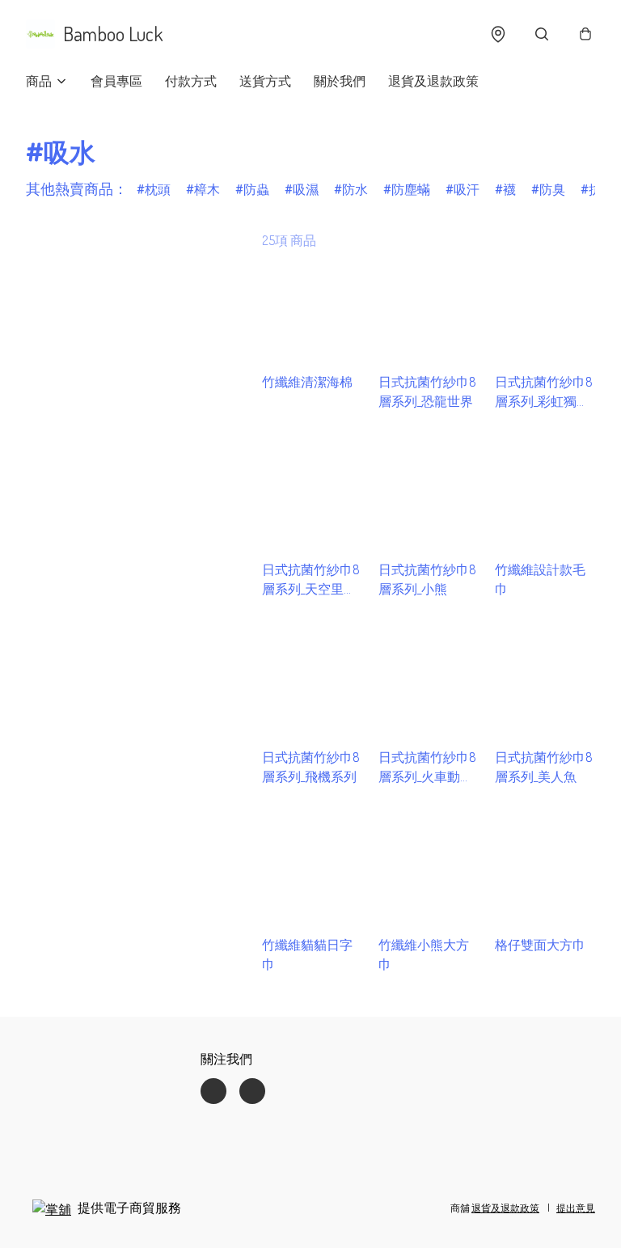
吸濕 (306, 189)
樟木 (207, 189)
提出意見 (575, 1208)
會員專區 (116, 81)
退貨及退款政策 (433, 81)
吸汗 (466, 189)
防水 (355, 189)
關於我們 (339, 81)
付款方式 (191, 81)
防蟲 (256, 189)
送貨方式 (265, 81)
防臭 (552, 189)
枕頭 (158, 189)
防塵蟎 (410, 189)
